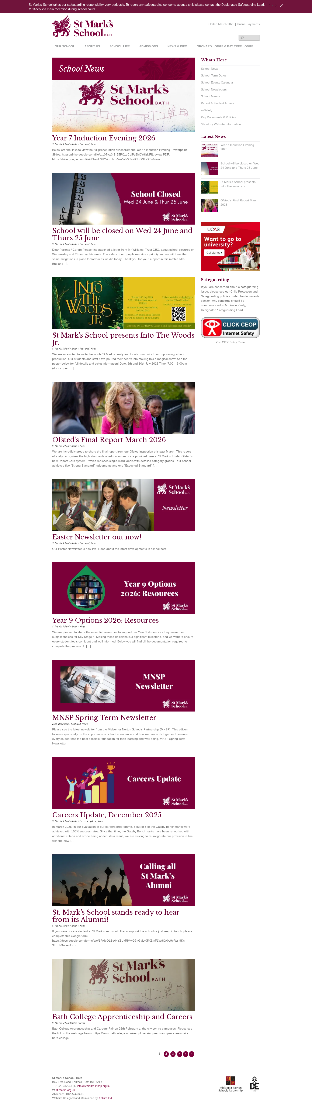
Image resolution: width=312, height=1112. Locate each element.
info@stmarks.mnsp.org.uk (93, 1086)
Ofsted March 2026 (221, 24)
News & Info (177, 46)
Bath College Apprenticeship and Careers (122, 1017)
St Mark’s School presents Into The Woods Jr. (123, 339)
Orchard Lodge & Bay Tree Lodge (225, 46)
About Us (92, 46)
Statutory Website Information (221, 124)
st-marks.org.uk (65, 1090)
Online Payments (248, 24)
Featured (85, 144)
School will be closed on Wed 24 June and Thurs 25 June (122, 234)
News (93, 144)
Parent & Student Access (217, 103)
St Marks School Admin (64, 144)
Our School (65, 46)
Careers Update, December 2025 (106, 815)
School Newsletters (214, 89)
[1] (272, 5)
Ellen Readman (60, 723)
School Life (120, 46)
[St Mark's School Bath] (82, 30)
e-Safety (206, 110)
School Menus (210, 96)
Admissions (148, 46)
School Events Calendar (217, 82)
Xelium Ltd (105, 1098)
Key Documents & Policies (218, 117)
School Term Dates (213, 75)
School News (209, 68)
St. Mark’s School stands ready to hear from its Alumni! (115, 916)
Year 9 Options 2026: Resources (105, 620)
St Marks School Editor (64, 1022)
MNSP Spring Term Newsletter (104, 718)
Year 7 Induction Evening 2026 (103, 138)
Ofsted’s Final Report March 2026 (109, 440)
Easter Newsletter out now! (96, 537)
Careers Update (88, 821)
